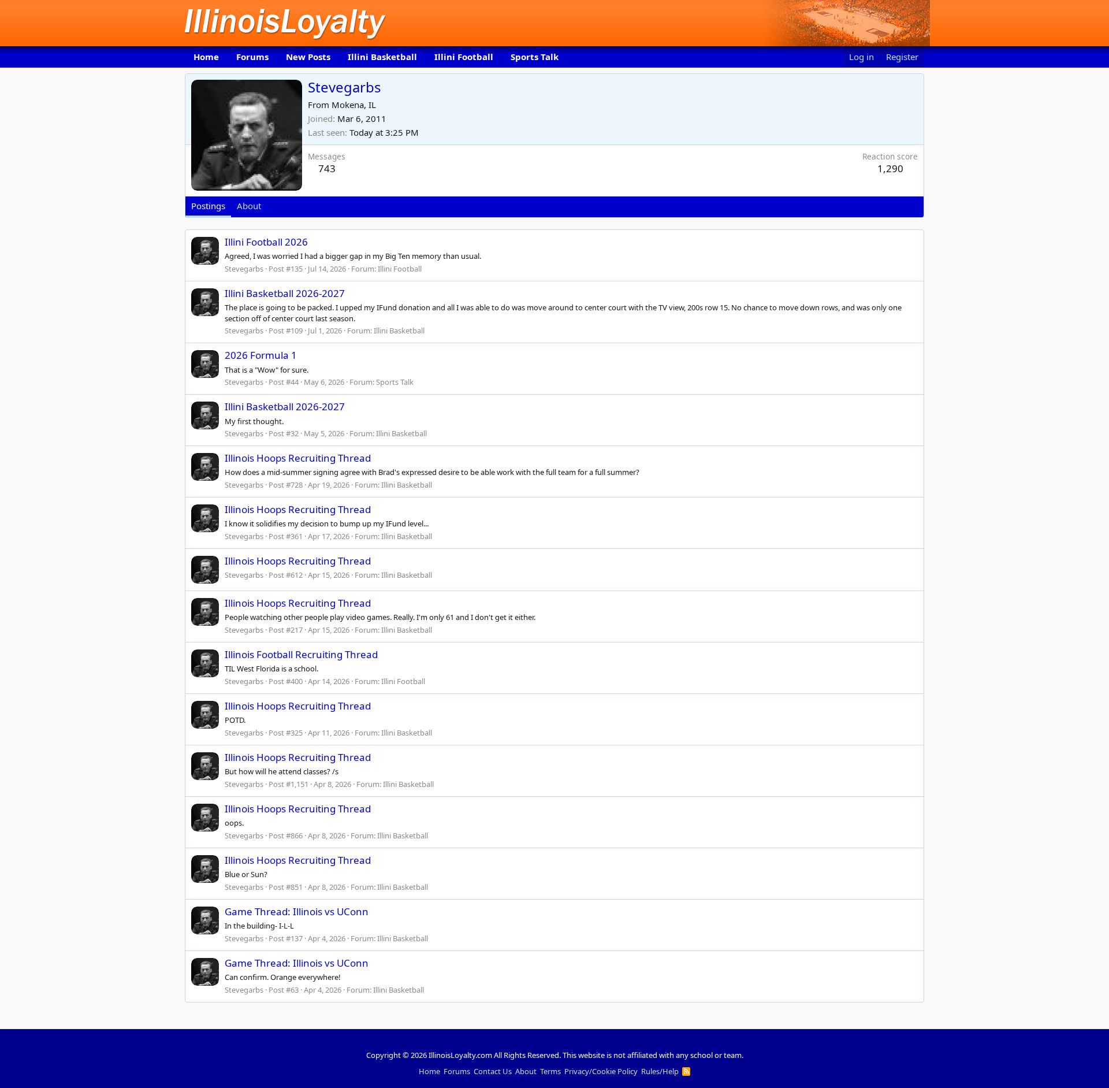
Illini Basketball (382, 56)
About (526, 1071)
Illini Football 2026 (266, 241)
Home (206, 56)
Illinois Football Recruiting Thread (301, 654)
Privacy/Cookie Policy (601, 1071)
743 (327, 168)
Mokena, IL (354, 104)
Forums (252, 56)
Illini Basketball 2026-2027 (285, 293)
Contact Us (493, 1071)
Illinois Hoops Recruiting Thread (298, 458)
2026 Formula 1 (261, 355)
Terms (550, 1071)
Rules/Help (660, 1071)
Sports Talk (535, 56)
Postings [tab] (208, 205)
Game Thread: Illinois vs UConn (297, 911)
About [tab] (249, 205)
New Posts (308, 56)
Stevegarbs (244, 268)
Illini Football (463, 56)
